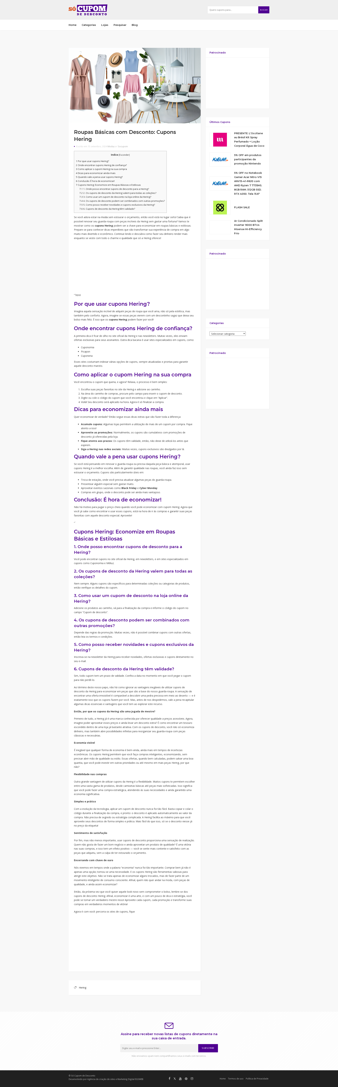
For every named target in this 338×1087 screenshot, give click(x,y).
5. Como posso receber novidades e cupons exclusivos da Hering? (117, 204)
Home (72, 25)
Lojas (104, 25)
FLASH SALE (242, 207)
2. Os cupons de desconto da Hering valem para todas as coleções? (117, 193)
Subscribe (208, 1048)
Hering (82, 987)
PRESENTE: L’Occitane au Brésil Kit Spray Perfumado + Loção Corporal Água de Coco (249, 139)
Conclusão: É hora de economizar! (95, 181)
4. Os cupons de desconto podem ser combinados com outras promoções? (122, 200)
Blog (135, 25)
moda (104, 217)
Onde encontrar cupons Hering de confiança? (101, 165)
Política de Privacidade (257, 1078)
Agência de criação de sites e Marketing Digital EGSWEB (115, 1079)
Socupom (123, 146)
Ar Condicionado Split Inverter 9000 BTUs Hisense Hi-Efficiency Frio (248, 227)
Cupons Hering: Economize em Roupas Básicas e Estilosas (108, 184)
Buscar (264, 10)
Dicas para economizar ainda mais (95, 173)
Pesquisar (120, 25)
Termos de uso (235, 1078)
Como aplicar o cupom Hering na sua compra (101, 169)
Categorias (89, 25)
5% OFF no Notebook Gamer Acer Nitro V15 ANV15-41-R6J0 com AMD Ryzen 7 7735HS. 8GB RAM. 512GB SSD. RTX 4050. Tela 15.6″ (248, 183)
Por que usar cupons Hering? (92, 161)
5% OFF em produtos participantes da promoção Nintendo (247, 159)
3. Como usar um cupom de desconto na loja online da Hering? (115, 196)
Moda (111, 146)
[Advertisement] (134, 268)
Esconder (124, 154)
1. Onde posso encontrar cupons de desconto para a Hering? (114, 188)
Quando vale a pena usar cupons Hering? (99, 177)
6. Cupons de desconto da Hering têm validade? (107, 208)
